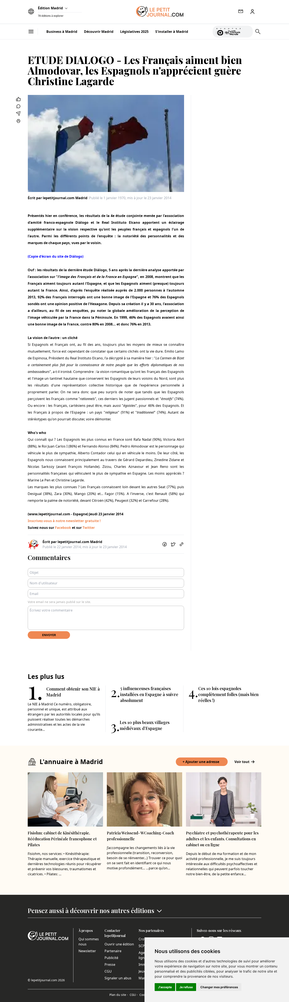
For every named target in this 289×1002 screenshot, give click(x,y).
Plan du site (118, 995)
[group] (247, 31)
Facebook (63, 527)
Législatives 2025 (134, 31)
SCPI (142, 946)
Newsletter (87, 951)
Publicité (111, 957)
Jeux (142, 971)
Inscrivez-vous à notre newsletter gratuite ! (64, 520)
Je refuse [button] (186, 987)
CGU (108, 971)
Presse (110, 964)
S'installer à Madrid (171, 31)
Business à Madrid (61, 31)
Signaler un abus (118, 978)
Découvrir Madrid (98, 31)
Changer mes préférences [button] (219, 987)
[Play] (247, 31)
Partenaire (113, 951)
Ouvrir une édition (119, 944)
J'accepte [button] (165, 987)
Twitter (89, 527)
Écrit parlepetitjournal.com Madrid (57, 198)
